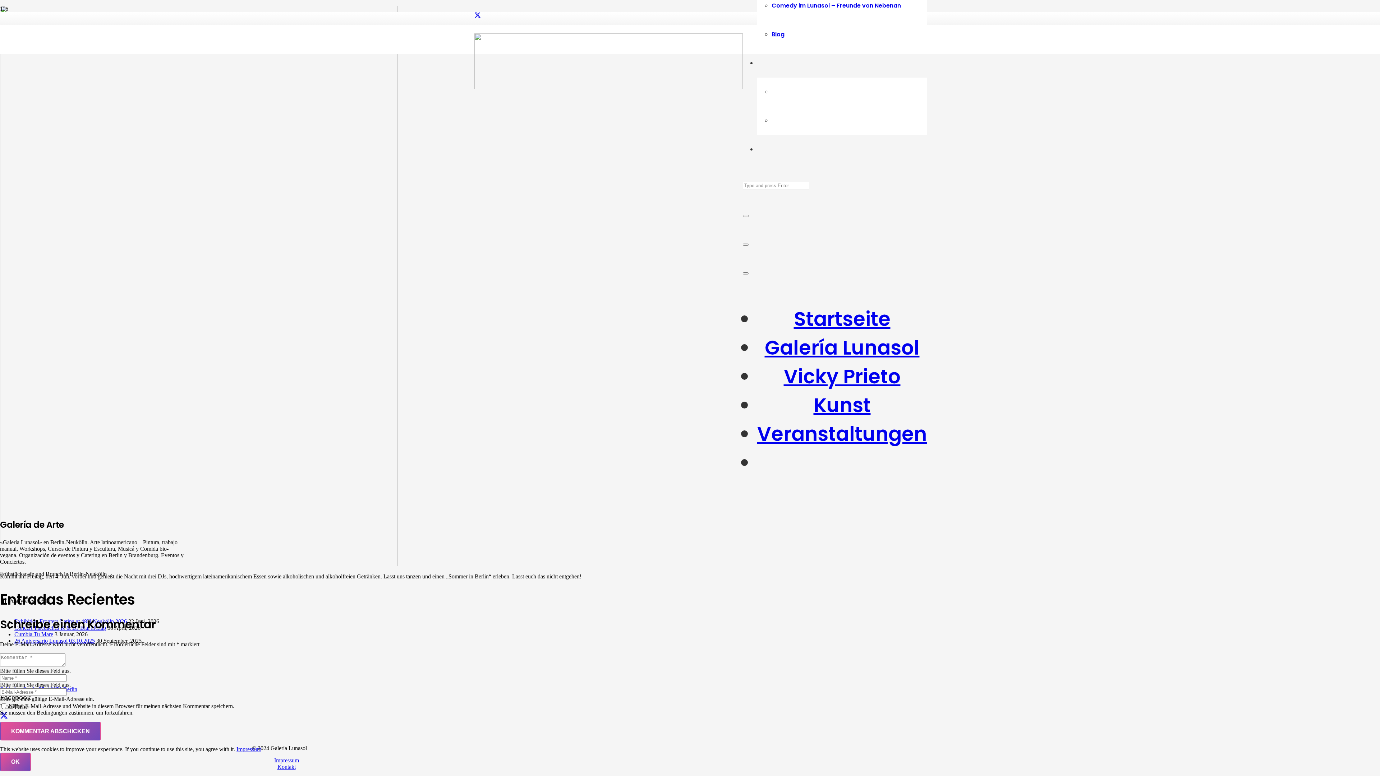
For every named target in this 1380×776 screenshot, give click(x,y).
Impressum (286, 760)
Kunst (842, 405)
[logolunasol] (608, 87)
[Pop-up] (746, 245)
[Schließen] (746, 216)
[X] (477, 15)
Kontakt (286, 767)
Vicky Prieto (842, 376)
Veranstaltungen (842, 434)
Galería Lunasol (842, 347)
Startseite (842, 319)
